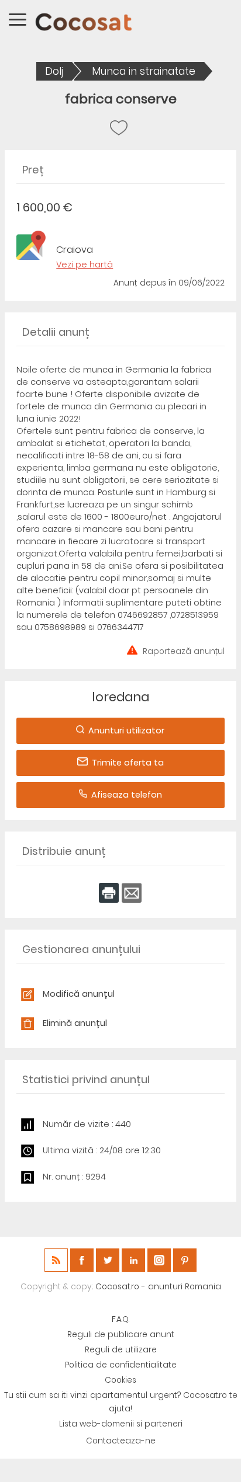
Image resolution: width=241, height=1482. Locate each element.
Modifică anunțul (79, 994)
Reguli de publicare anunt (120, 1334)
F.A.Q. (120, 1319)
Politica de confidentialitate (121, 1364)
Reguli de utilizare (121, 1349)
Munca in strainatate (143, 71)
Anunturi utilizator (126, 730)
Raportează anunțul (184, 650)
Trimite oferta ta (128, 762)
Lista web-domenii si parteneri (121, 1423)
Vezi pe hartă (84, 264)
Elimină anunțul (75, 1023)
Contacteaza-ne (121, 1440)
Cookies (120, 1380)
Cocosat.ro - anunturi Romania (158, 1286)
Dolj (54, 71)
